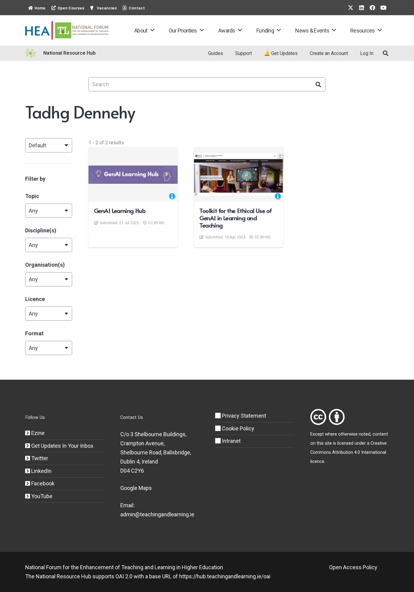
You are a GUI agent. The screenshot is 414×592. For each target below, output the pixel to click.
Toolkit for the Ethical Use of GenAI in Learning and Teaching (235, 217)
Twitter (39, 458)
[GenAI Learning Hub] (133, 175)
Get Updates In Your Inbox (61, 446)
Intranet (231, 441)
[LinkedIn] (361, 7)
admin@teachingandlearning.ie (157, 514)
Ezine (37, 433)
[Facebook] (372, 7)
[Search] (318, 84)
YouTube (41, 496)
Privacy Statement (243, 415)
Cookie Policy (237, 428)
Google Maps (136, 488)
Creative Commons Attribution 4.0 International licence (348, 452)
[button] (152, 30)
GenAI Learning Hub (120, 210)
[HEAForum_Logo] (67, 30)
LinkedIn (41, 471)
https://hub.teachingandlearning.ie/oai (224, 576)
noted (364, 434)
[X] (350, 7)
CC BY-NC (156, 223)
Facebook (42, 483)
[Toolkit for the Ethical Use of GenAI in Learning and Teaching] (238, 174)
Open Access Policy (353, 567)
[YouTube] (383, 7)
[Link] (318, 416)
